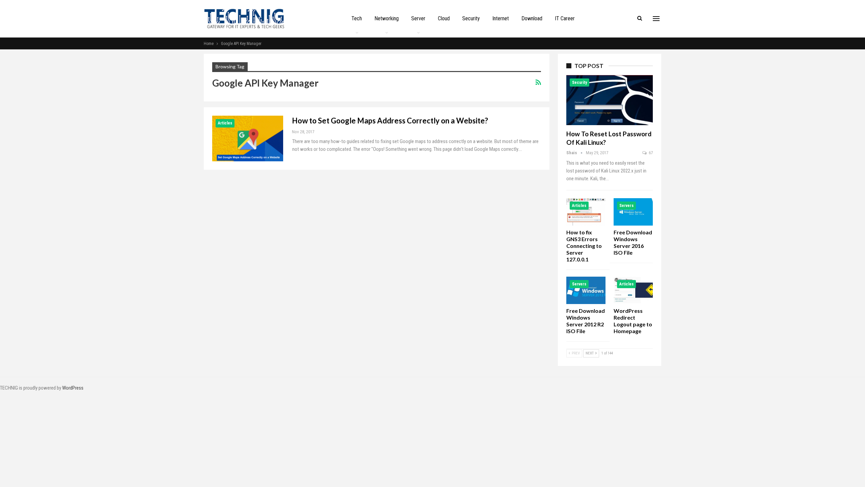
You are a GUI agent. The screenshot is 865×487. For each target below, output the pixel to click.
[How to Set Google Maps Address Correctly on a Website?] (247, 138)
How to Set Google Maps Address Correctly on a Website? (390, 120)
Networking (386, 18)
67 (650, 152)
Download (531, 18)
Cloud (444, 18)
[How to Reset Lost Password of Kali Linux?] (609, 100)
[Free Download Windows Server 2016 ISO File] (633, 212)
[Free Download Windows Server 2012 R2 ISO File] (586, 290)
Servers (626, 205)
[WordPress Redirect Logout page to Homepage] (633, 290)
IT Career (565, 18)
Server (418, 18)
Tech (356, 18)
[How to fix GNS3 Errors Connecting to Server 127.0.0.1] (586, 212)
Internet (500, 18)
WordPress (72, 388)
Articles (225, 123)
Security (471, 18)
